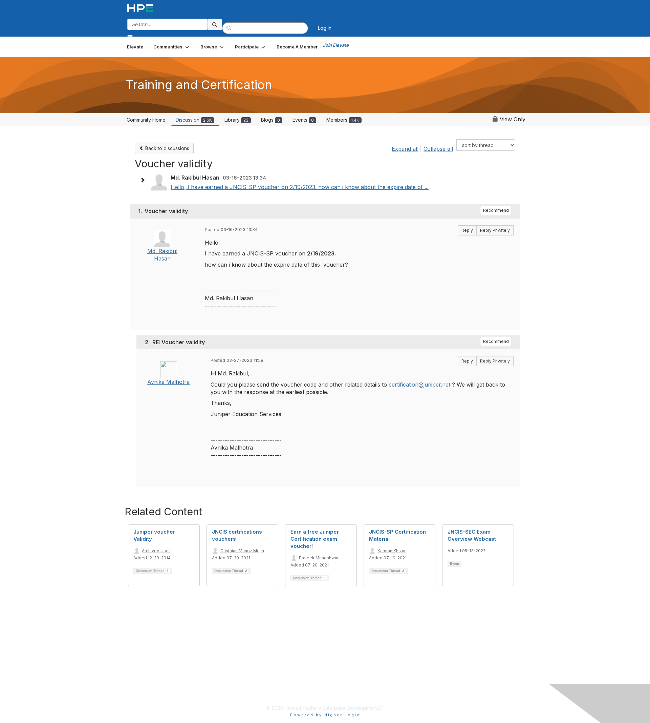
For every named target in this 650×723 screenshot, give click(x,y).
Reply (467, 230)
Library (236, 120)
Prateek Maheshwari (319, 557)
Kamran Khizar (391, 550)
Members (342, 120)
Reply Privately (495, 230)
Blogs (270, 120)
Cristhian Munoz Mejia (242, 550)
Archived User (156, 550)
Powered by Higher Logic (325, 714)
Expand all (405, 148)
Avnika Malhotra (168, 381)
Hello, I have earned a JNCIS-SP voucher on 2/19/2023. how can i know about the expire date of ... (300, 187)
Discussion (194, 120)
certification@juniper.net (419, 384)
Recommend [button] (496, 210)
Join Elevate (336, 45)
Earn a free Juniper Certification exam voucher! (314, 539)
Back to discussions (166, 148)
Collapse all (438, 148)
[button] (171, 47)
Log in (324, 28)
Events (303, 120)
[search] (214, 24)
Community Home (146, 120)
